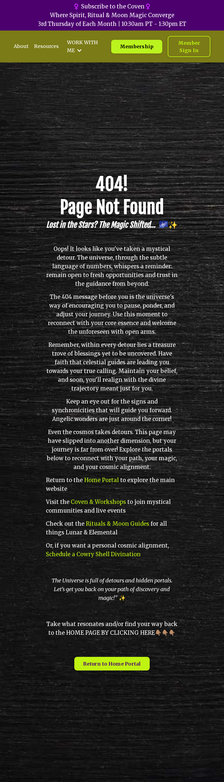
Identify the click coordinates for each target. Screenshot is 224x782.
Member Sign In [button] (189, 46)
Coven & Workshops (98, 501)
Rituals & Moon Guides (117, 523)
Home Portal (101, 480)
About (21, 46)
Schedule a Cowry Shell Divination (93, 554)
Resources (46, 46)
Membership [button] (137, 46)
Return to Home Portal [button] (112, 664)
